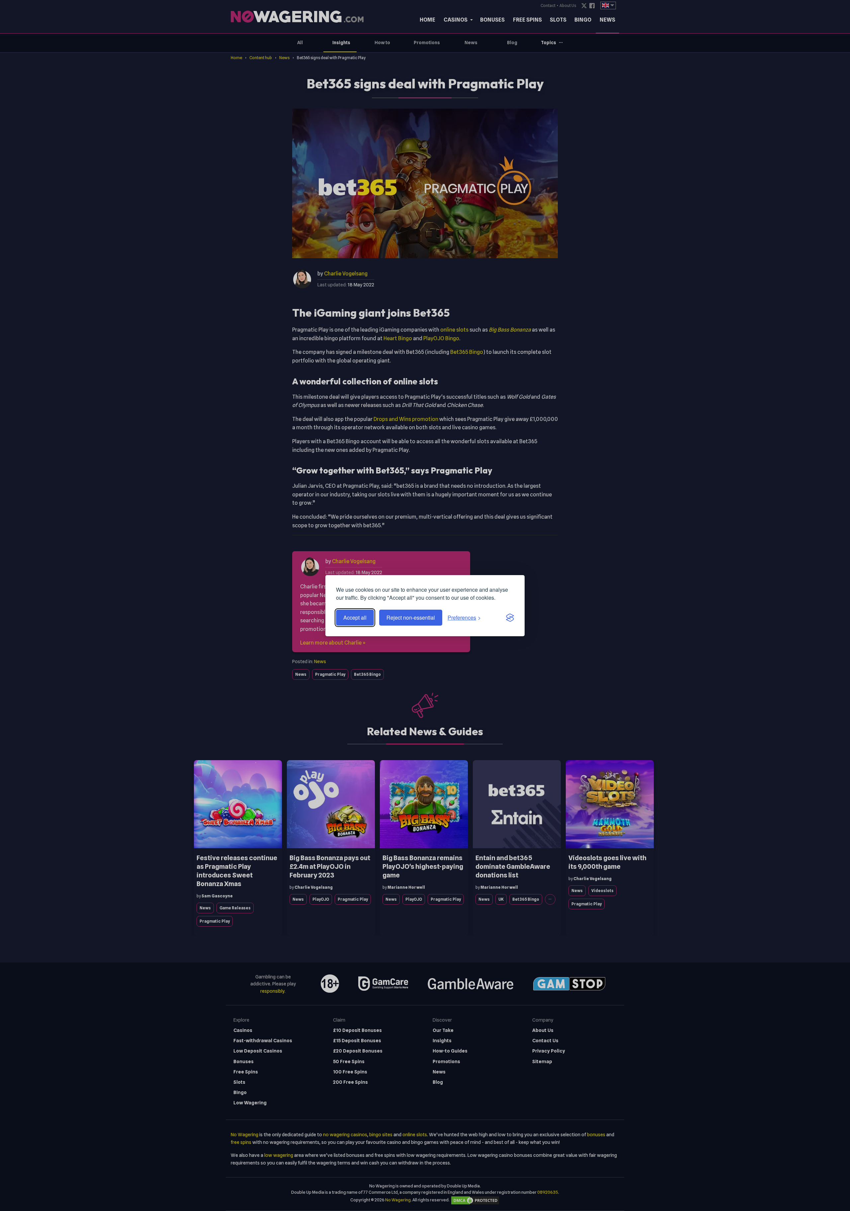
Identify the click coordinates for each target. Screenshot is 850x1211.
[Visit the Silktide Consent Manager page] (510, 618)
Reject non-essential (410, 617)
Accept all (355, 617)
